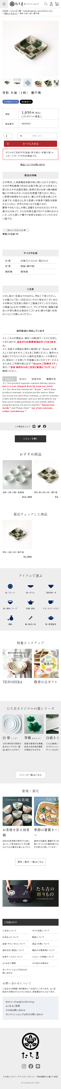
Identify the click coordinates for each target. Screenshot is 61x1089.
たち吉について (9, 1076)
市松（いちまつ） (10, 13)
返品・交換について (41, 943)
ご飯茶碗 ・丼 (50, 592)
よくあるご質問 (9, 963)
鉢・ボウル (30, 592)
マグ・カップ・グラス (51, 608)
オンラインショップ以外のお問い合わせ (14, 971)
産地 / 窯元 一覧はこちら (31, 861)
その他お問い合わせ (16, 1010)
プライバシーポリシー (26, 1076)
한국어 (23, 379)
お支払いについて (10, 937)
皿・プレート (10, 592)
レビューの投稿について (43, 956)
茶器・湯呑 (30, 608)
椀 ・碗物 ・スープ (10, 608)
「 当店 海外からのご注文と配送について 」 (30, 367)
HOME (5, 10)
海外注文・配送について (13, 950)
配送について (38, 937)
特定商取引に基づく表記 (47, 1076)
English (9, 379)
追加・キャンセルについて (13, 943)
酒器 (10, 624)
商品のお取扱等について (43, 950)
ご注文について (9, 930)
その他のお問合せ (40, 963)
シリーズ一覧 (15, 10)
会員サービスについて (12, 956)
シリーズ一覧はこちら (30, 774)
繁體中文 (51, 379)
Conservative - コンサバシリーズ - (38, 10)
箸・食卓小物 (30, 624)
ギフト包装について (41, 930)
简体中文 (36, 379)
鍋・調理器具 (50, 624)
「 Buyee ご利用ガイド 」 (44, 363)
